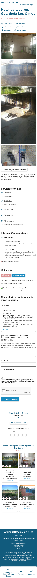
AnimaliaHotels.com (9, 2)
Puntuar (21, 574)
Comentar (31, 574)
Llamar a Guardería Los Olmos (8, 574)
